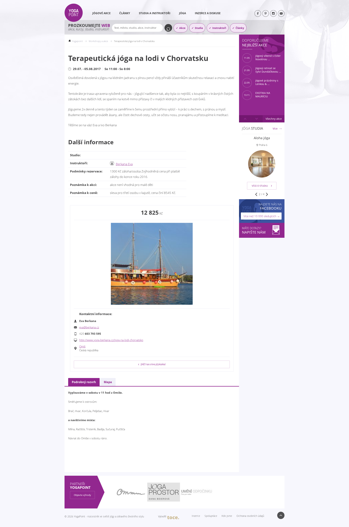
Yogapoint (77, 41)
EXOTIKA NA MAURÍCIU (257, 94)
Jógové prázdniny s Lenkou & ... (261, 82)
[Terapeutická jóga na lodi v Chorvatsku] (152, 264)
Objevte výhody (82, 495)
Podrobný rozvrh (84, 382)
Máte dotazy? (254, 230)
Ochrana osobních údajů (250, 516)
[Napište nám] (281, 13)
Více (275, 128)
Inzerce (196, 516)
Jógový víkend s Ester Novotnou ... (262, 57)
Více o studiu (260, 185)
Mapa (108, 382)
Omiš (82, 346)
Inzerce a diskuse (207, 13)
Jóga (182, 13)
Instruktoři (219, 28)
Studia (199, 28)
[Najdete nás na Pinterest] (265, 13)
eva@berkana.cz (89, 327)
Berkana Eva (124, 164)
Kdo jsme (227, 516)
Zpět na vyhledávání (153, 364)
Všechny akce (274, 118)
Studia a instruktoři (154, 13)
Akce (182, 28)
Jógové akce (101, 13)
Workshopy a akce (98, 41)
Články (124, 13)
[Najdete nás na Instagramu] (273, 13)
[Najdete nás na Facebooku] (257, 13)
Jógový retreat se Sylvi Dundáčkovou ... (262, 70)
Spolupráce (210, 516)
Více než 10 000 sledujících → (262, 216)
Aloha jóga (262, 138)
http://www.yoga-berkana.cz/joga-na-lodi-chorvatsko (111, 340)
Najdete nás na (270, 206)
